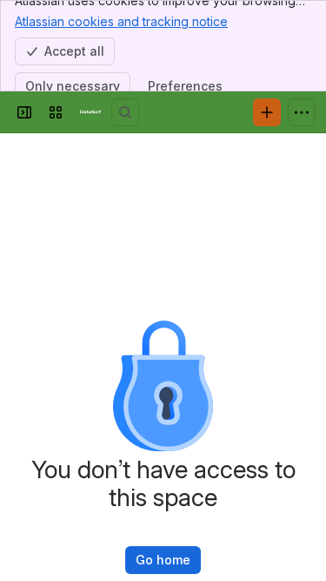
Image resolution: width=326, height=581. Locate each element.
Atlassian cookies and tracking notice (121, 21)
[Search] (125, 112)
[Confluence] (90, 112)
